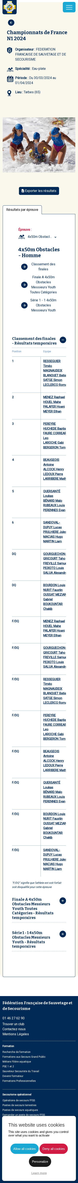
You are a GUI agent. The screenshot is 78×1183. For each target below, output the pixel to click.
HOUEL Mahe (52, 402)
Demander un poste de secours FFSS (23, 1114)
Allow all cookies (24, 1149)
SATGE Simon (52, 380)
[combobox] (43, 236)
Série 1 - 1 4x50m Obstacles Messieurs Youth (43, 305)
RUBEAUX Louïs (54, 505)
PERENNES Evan (54, 510)
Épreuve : (25, 230)
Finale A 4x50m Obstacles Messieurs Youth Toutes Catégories (43, 284)
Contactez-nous (14, 1029)
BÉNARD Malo (52, 501)
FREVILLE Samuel (55, 563)
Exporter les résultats (40, 191)
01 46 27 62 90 (13, 1018)
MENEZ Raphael (54, 397)
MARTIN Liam (52, 541)
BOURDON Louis (54, 585)
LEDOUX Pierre (53, 474)
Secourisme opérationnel (16, 1094)
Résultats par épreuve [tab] (22, 210)
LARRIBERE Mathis (56, 479)
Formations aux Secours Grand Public (24, 1056)
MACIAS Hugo (53, 537)
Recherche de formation (16, 1052)
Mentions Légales (15, 1034)
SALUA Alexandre (55, 573)
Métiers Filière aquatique (16, 1061)
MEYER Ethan (52, 411)
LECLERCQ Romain (56, 385)
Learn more (39, 1173)
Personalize (40, 1161)
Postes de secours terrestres (19, 1105)
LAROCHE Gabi (53, 442)
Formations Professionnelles (19, 1080)
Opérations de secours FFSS (18, 1100)
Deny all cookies (53, 1149)
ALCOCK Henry (53, 469)
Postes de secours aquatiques (20, 1110)
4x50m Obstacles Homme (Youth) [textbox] (43, 237)
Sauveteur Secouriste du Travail (20, 1071)
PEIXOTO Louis (53, 568)
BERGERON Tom (54, 447)
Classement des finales (43, 266)
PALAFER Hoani (54, 406)
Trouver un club (13, 1024)
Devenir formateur (12, 1076)
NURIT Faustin (53, 590)
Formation (8, 1046)
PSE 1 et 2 (8, 1066)
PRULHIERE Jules (55, 532)
